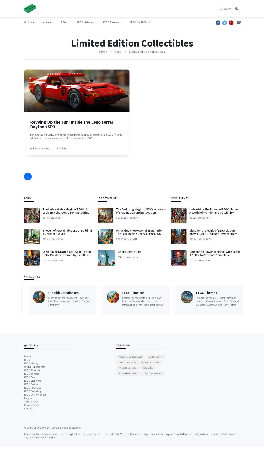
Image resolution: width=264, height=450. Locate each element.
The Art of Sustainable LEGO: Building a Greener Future (67, 232)
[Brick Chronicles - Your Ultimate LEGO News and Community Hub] (30, 8)
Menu (49, 22)
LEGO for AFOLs (138, 22)
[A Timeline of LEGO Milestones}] (109, 300)
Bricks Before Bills (129, 252)
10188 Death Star (127, 373)
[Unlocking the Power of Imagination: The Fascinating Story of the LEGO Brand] (105, 236)
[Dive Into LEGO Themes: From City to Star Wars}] (183, 300)
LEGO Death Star (127, 362)
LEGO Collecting (32, 391)
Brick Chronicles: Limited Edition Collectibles (57, 427)
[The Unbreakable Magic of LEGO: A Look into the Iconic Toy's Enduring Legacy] (32, 215)
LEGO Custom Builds (35, 394)
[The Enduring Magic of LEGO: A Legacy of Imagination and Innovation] (105, 215)
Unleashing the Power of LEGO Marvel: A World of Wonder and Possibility (214, 210)
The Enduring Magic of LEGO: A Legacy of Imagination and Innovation (141, 210)
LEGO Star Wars (32, 380)
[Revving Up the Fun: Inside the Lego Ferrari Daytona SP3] (76, 91)
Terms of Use (30, 401)
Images (28, 398)
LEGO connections (152, 373)
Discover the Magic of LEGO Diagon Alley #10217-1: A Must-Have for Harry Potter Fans (213, 233)
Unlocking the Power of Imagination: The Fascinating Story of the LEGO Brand (140, 233)
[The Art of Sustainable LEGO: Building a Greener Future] (32, 236)
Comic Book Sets (151, 362)
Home (31, 22)
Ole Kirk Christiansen (59, 292)
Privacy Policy (31, 405)
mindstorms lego (128, 367)
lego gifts (147, 367)
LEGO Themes (111, 22)
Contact (28, 408)
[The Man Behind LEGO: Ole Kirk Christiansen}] (35, 300)
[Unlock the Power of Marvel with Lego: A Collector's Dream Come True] (179, 258)
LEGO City (29, 377)
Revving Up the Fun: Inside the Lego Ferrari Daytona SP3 (72, 124)
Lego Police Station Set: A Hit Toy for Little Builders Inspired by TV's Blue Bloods (67, 255)
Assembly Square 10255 (130, 356)
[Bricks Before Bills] (106, 258)
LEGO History (84, 22)
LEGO (63, 22)
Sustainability (156, 356)
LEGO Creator (31, 384)
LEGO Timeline (129, 292)
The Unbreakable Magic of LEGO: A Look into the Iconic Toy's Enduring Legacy (66, 212)
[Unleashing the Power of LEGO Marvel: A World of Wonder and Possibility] (179, 215)
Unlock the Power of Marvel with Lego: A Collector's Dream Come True (214, 253)
